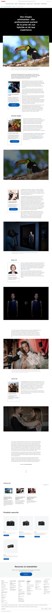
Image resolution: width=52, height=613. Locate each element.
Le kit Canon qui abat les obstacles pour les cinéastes (20, 498)
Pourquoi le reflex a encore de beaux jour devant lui (8, 498)
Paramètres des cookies (33, 606)
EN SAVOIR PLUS (13, 209)
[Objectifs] (17, 3)
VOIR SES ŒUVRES (14, 141)
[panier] (50, 1)
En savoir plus (6, 535)
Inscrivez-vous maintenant (26, 574)
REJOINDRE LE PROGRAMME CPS (14, 105)
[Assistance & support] (40, 3)
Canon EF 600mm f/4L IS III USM (37, 137)
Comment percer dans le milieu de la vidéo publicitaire (32, 498)
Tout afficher (45, 484)
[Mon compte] (48, 1)
